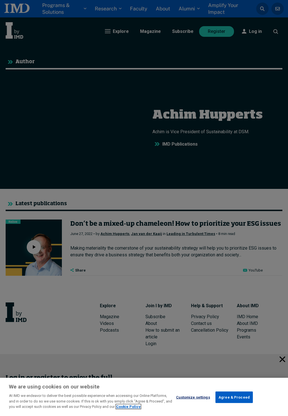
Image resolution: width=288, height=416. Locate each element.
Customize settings (193, 397)
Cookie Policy (128, 406)
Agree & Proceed (234, 397)
